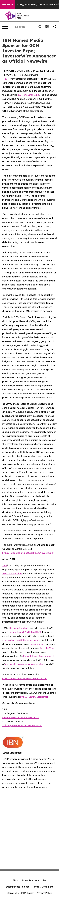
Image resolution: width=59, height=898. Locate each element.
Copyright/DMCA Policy (20, 893)
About (16, 880)
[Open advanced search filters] (46, 26)
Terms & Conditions (42, 886)
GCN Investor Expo (28, 94)
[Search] (40, 26)
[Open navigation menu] (5, 27)
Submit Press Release (18, 886)
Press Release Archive (34, 880)
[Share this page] (55, 27)
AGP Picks (7, 4)
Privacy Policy (44, 893)
